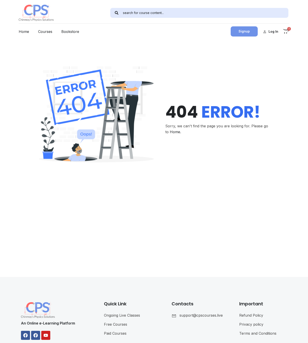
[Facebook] (25, 335)
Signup (244, 31)
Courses (45, 31)
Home (24, 31)
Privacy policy (251, 324)
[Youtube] (45, 335)
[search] (116, 13)
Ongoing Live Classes (122, 315)
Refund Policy (251, 315)
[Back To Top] (298, 335)
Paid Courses (115, 333)
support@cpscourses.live (201, 315)
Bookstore (70, 31)
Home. (175, 132)
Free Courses (115, 324)
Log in (273, 31)
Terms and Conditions (257, 333)
